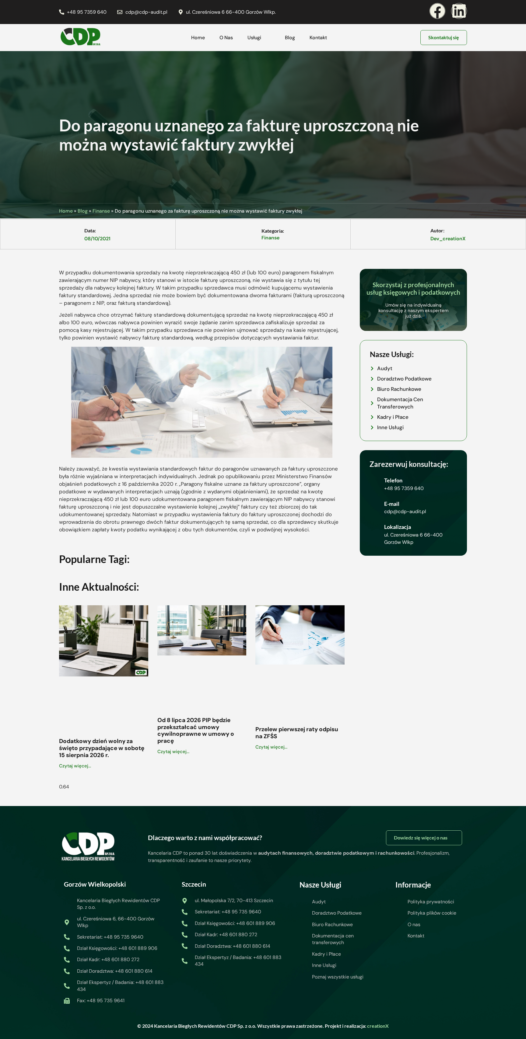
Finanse (101, 211)
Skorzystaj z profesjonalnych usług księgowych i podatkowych (413, 288)
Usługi (254, 37)
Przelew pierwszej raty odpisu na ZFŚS (296, 732)
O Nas (226, 37)
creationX (378, 1026)
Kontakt (318, 37)
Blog (290, 37)
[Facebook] (437, 11)
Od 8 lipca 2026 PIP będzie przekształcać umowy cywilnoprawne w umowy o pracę (195, 730)
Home (198, 37)
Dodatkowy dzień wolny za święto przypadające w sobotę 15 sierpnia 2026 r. (101, 748)
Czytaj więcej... (75, 766)
